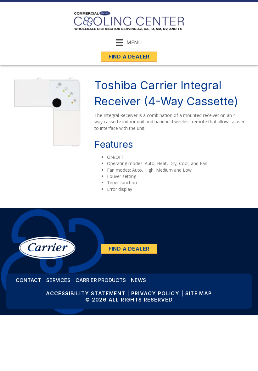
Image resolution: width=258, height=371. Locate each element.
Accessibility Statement (85, 293)
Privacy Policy (155, 293)
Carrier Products (101, 280)
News (138, 280)
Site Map (198, 293)
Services (58, 280)
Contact (28, 280)
